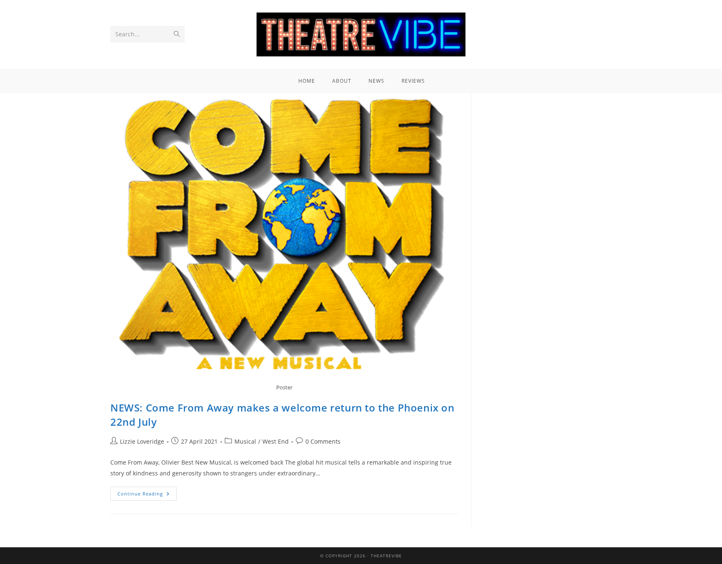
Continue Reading (147, 492)
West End (275, 441)
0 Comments (323, 441)
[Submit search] (177, 34)
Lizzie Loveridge (142, 441)
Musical (245, 441)
